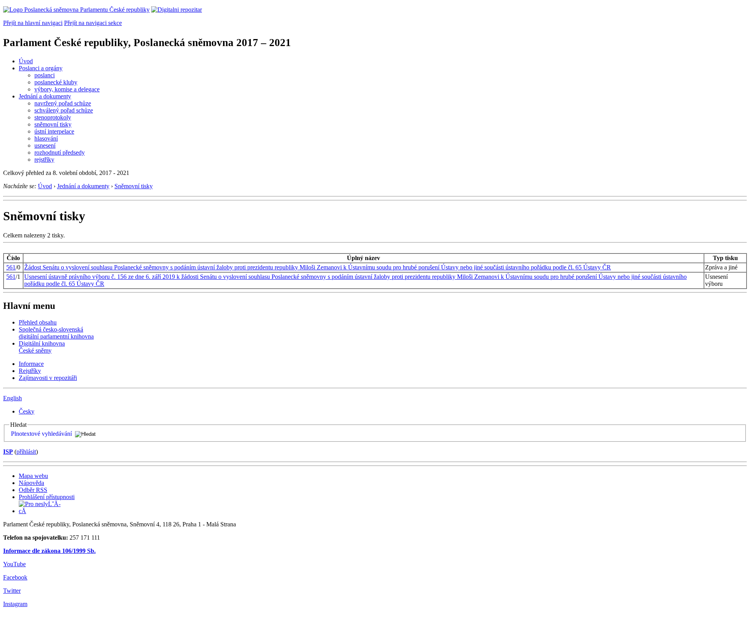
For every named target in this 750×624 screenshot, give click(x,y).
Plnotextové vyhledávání (41, 433)
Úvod (26, 61)
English (12, 398)
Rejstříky (30, 370)
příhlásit (26, 451)
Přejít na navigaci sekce (93, 23)
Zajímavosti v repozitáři (48, 377)
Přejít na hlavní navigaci (32, 23)
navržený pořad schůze (62, 103)
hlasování (46, 138)
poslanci (44, 75)
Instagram (15, 604)
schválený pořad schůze (63, 110)
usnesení (44, 145)
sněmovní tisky (52, 124)
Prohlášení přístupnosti (47, 497)
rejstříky (44, 159)
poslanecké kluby (55, 82)
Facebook (15, 577)
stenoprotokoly (52, 117)
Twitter (12, 590)
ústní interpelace (54, 131)
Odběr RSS (33, 490)
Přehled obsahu (38, 322)
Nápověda (31, 483)
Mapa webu (33, 475)
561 (11, 267)
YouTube (14, 564)
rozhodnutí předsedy (59, 152)
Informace (31, 363)
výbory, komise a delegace (67, 89)
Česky (26, 411)
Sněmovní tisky (133, 186)
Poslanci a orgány (40, 68)
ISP (8, 451)
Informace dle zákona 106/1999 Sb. (49, 550)
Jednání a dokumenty (45, 96)
